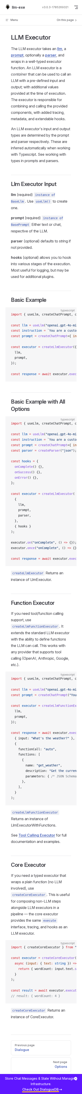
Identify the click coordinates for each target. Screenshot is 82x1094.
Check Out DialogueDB (40, 1089)
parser (50, 55)
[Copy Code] (69, 314)
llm (59, 48)
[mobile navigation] (76, 7)
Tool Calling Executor (36, 835)
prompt (17, 55)
